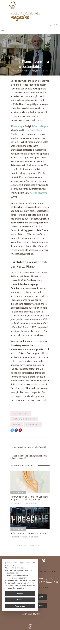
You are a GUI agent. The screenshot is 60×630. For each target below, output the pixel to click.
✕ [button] (34, 562)
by (14, 503)
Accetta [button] (20, 594)
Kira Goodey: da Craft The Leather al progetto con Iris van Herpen (29, 498)
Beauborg (17, 126)
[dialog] (20, 585)
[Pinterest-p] (43, 561)
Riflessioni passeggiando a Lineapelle (29, 533)
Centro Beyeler (41, 126)
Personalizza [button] (20, 606)
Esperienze (16, 71)
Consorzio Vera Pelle (24, 419)
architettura (20, 413)
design (16, 424)
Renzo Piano (32, 424)
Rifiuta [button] (19, 600)
